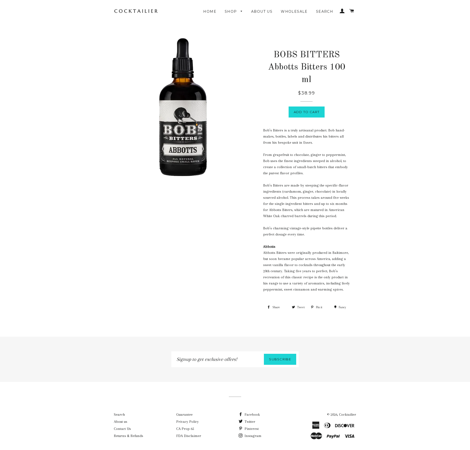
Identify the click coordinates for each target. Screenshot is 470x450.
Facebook (252, 414)
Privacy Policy (187, 421)
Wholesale (294, 11)
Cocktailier (347, 414)
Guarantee (184, 414)
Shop (231, 11)
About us (261, 11)
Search (324, 11)
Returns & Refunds (128, 436)
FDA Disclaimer (188, 436)
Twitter (249, 421)
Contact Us (122, 428)
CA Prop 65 (185, 428)
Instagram (252, 436)
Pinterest (251, 428)
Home (209, 11)
